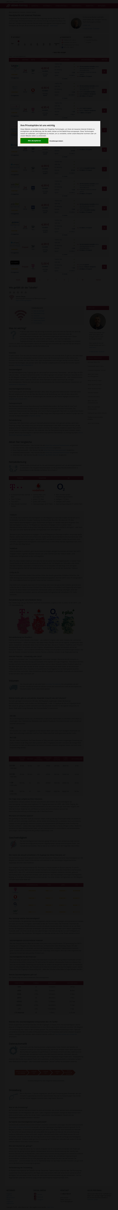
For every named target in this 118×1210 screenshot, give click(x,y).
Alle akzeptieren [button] (34, 141)
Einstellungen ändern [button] (56, 141)
